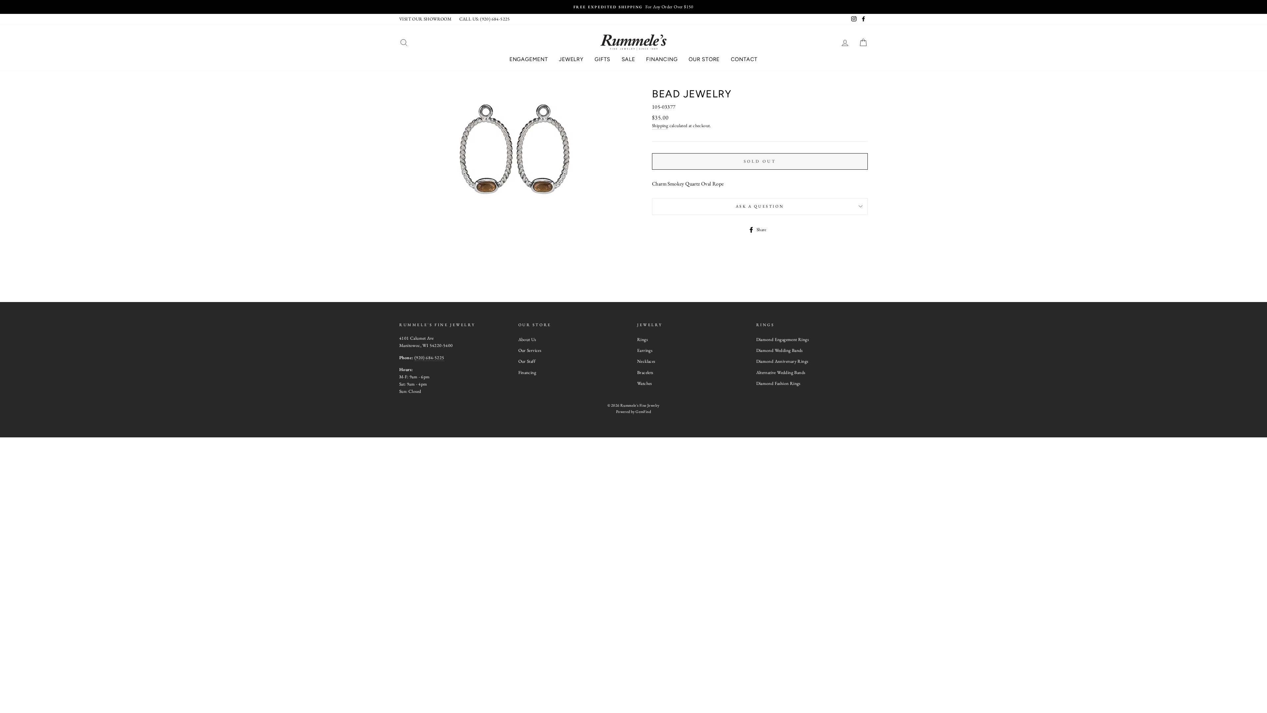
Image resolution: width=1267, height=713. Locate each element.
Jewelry (571, 59)
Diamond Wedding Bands (779, 350)
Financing (661, 59)
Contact (744, 59)
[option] (633, 7)
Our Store (704, 59)
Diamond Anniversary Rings (782, 361)
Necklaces (646, 361)
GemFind (643, 411)
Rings (642, 339)
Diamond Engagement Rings (782, 339)
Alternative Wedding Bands (780, 372)
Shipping (660, 125)
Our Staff (527, 361)
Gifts (602, 59)
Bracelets (645, 372)
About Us (527, 339)
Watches (644, 383)
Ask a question (760, 206)
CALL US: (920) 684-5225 (484, 19)
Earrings (644, 350)
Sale (628, 59)
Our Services (529, 350)
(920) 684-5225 (429, 357)
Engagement (528, 59)
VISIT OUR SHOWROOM (425, 19)
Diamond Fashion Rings (778, 383)
